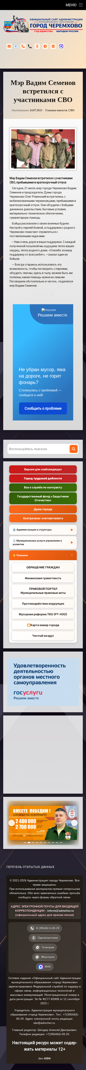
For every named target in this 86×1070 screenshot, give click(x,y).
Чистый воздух (43, 635)
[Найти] (74, 449)
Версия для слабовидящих (43, 469)
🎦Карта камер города (43, 625)
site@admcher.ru (44, 1023)
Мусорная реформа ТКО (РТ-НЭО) (43, 614)
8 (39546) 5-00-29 (30, 46)
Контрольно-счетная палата (43, 518)
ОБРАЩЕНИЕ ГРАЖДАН (43, 567)
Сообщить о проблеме (43, 408)
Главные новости (56, 110)
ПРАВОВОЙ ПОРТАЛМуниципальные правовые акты (43, 590)
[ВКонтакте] (53, 46)
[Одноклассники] (37, 46)
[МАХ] (61, 46)
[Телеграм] (45, 46)
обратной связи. (60, 897)
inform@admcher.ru (16, 46)
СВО (71, 110)
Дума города (43, 509)
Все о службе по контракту (43, 487)
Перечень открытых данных (30, 867)
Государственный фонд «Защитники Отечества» (43, 498)
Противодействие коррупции (43, 603)
